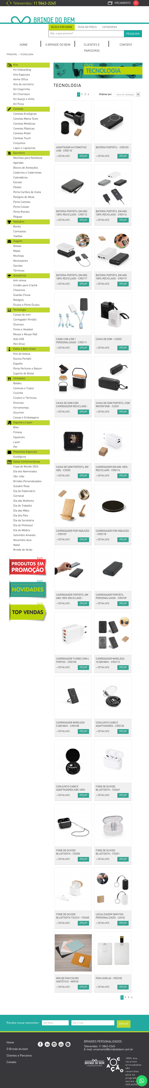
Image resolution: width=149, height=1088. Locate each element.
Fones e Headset (23, 329)
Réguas (17, 216)
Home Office (20, 79)
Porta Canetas (21, 202)
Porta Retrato (21, 211)
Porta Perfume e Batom (27, 368)
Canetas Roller (22, 133)
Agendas (18, 163)
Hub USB (18, 339)
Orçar (83, 156)
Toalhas (17, 236)
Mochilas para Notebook (27, 158)
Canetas (18, 109)
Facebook (40, 1044)
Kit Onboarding (22, 69)
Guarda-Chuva (21, 295)
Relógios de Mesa (23, 197)
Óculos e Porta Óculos (26, 305)
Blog (68, 1044)
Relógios (18, 300)
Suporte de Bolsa (23, 373)
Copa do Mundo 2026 (25, 466)
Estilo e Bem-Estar (24, 349)
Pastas (17, 187)
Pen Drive (19, 344)
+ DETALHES (63, 156)
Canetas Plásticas (24, 128)
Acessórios (19, 275)
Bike (16, 427)
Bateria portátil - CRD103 (112, 147)
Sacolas (18, 265)
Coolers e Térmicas (25, 398)
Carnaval (18, 496)
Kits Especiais (21, 74)
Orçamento (125, 3)
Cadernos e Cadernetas (27, 172)
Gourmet (18, 412)
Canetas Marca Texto (25, 118)
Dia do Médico (21, 530)
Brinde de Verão (22, 549)
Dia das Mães (21, 510)
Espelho (18, 363)
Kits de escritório (23, 84)
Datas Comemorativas (26, 461)
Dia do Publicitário (24, 491)
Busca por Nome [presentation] (61, 27)
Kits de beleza (21, 354)
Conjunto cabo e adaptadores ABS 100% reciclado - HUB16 (70, 789)
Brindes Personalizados (27, 481)
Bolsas (17, 246)
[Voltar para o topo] (0, 1009)
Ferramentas (21, 407)
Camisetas (19, 231)
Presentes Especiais (25, 451)
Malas (16, 251)
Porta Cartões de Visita (27, 192)
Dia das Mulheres (23, 500)
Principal (12, 54)
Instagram (54, 1044)
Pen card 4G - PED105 (109, 978)
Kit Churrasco (21, 94)
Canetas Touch (22, 138)
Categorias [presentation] (109, 27)
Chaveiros (19, 290)
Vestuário (18, 221)
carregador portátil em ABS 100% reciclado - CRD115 (72, 598)
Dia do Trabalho (22, 505)
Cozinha (18, 393)
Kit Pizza (18, 104)
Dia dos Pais (20, 515)
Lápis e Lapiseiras (24, 148)
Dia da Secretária (23, 520)
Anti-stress (19, 280)
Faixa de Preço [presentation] (87, 27)
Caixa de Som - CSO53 (109, 339)
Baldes (17, 383)
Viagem (17, 241)
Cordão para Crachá (25, 285)
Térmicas (18, 270)
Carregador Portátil (25, 319)
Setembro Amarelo (24, 535)
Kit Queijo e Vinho (24, 99)
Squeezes (19, 437)
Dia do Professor (23, 525)
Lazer (16, 442)
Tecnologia (19, 309)
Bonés (17, 226)
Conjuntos (19, 143)
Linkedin (47, 1044)
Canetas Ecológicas (25, 114)
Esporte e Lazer (22, 422)
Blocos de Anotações (25, 167)
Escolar (17, 182)
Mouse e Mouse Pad (25, 334)
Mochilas (18, 256)
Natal (16, 545)
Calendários (20, 177)
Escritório (19, 153)
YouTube (61, 1044)
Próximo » (92, 94)
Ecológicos (19, 456)
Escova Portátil (22, 358)
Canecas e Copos (23, 388)
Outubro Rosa (21, 486)
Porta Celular (21, 207)
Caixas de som (22, 314)
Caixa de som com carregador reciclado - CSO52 (72, 406)
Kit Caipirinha (21, 89)
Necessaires (20, 260)
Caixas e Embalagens (26, 417)
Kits (15, 65)
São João (18, 476)
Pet (15, 447)
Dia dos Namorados (25, 471)
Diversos (18, 324)
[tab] (62, 27)
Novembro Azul (22, 540)
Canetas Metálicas (24, 123)
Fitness (17, 432)
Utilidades (19, 378)
